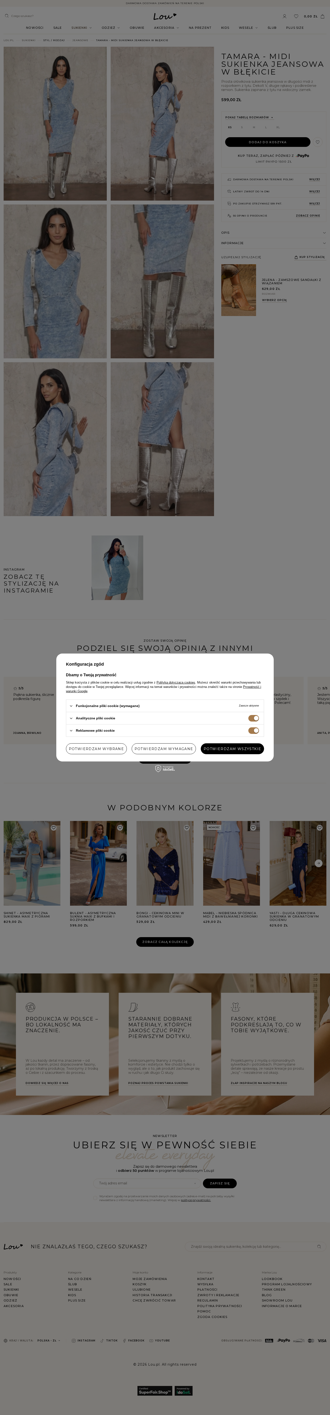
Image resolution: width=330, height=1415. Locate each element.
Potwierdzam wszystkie (232, 748)
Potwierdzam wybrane (96, 748)
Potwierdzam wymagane (164, 748)
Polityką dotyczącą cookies (176, 682)
